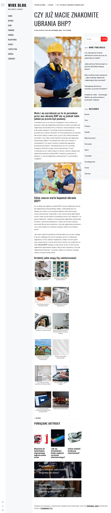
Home (10, 16)
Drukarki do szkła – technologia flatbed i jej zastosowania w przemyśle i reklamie (96, 97)
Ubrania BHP (42, 245)
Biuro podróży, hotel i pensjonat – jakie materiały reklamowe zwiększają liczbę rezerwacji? (96, 77)
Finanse (11, 30)
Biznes (10, 20)
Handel (11, 35)
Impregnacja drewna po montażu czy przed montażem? (96, 87)
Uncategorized (90, 162)
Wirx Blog (17, 5)
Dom (10, 25)
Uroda (10, 54)
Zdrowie (11, 58)
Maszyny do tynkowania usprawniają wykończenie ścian (40, 453)
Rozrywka (12, 39)
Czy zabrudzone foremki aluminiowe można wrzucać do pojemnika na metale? (96, 55)
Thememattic (46, 508)
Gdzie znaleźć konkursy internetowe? (74, 451)
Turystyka (12, 49)
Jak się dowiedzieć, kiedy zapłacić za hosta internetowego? (58, 453)
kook (69, 30)
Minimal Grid (93, 506)
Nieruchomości (90, 138)
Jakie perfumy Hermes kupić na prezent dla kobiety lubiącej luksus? (96, 66)
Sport (10, 44)
